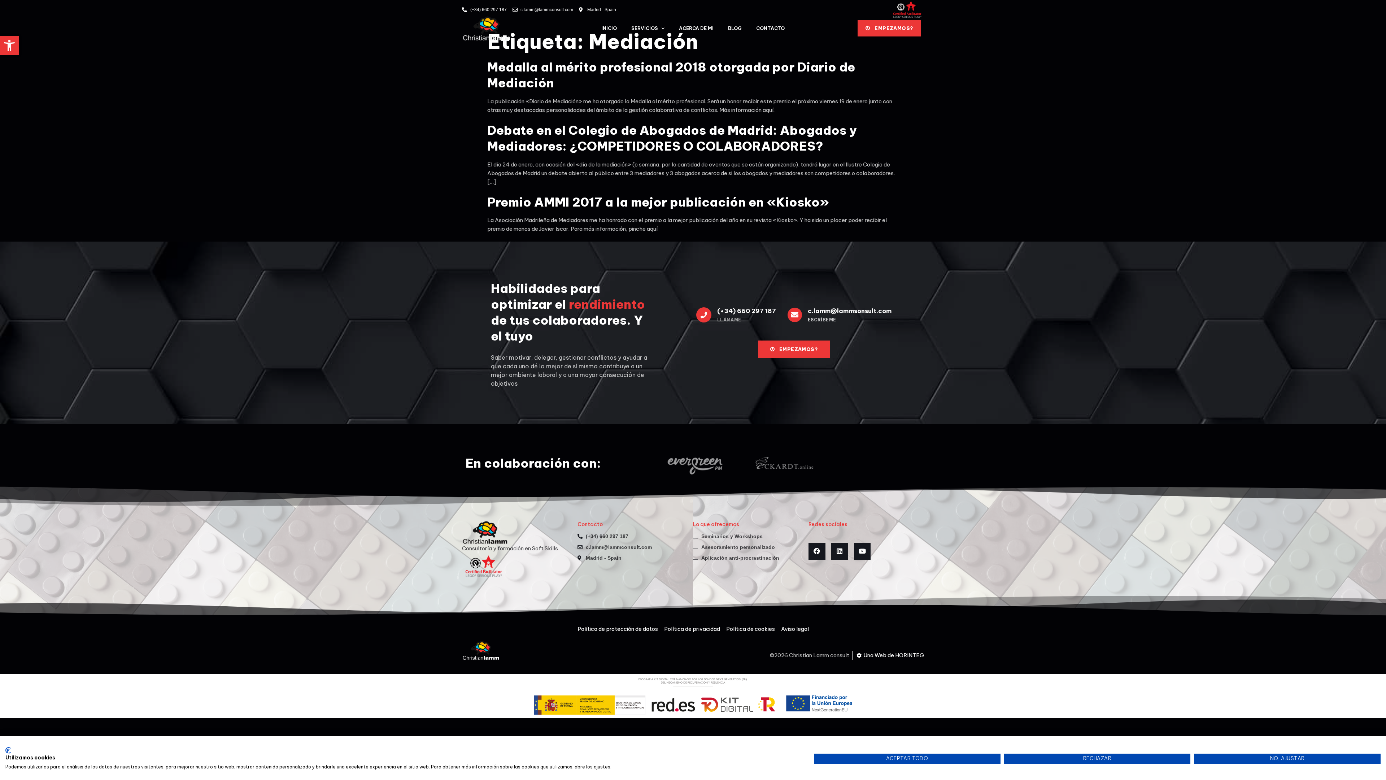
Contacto (770, 28)
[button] (9, 45)
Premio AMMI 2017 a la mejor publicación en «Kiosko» (658, 202)
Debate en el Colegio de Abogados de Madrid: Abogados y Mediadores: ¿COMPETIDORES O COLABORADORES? (672, 138)
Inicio (609, 28)
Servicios (644, 28)
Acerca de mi (696, 28)
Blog (735, 28)
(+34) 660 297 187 (746, 311)
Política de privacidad (778, 745)
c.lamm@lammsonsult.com (850, 311)
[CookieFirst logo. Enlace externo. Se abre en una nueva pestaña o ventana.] (8, 750)
